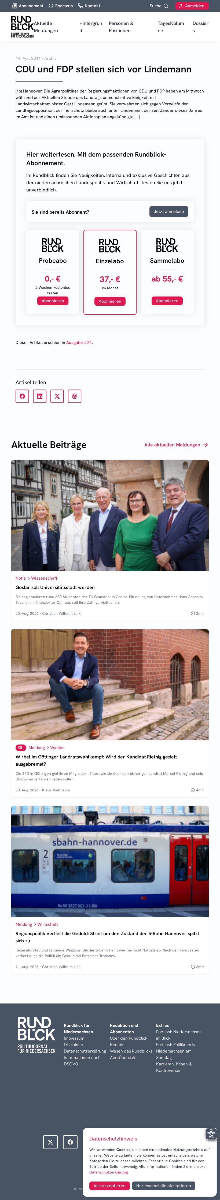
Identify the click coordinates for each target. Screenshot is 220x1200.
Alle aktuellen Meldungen (172, 445)
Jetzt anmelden (169, 211)
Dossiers (200, 27)
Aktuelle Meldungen (46, 27)
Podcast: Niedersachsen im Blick (179, 1035)
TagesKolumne (171, 27)
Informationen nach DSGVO (82, 1061)
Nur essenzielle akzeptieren (163, 1185)
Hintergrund (90, 27)
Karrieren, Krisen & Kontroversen (174, 1067)
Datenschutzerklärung (108, 1172)
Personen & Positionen (121, 27)
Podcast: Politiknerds (175, 1044)
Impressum (74, 1038)
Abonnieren (53, 300)
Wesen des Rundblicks (131, 1051)
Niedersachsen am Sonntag (174, 1054)
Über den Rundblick (128, 1038)
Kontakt (117, 1044)
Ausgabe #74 (79, 342)
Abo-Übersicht (123, 1057)
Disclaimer (73, 1044)
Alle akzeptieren (110, 1185)
